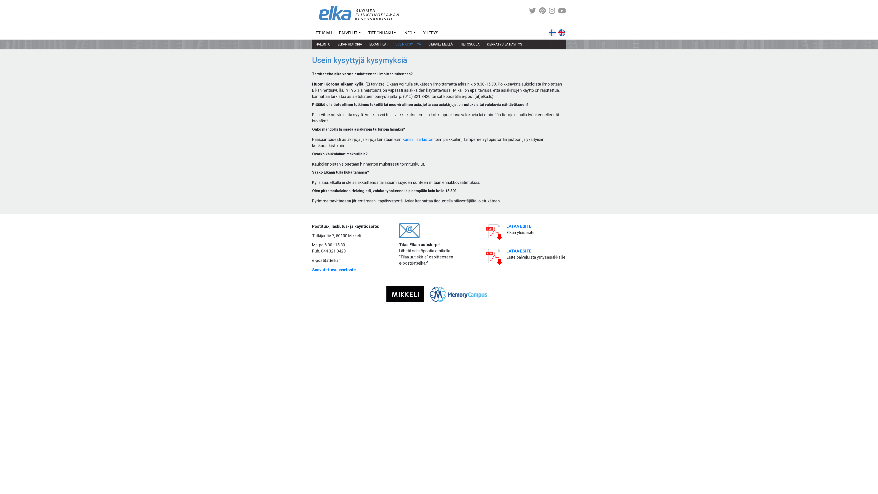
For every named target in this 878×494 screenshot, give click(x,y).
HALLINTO (323, 44)
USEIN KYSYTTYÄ (408, 44)
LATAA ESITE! (519, 226)
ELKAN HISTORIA (350, 44)
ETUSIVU (324, 32)
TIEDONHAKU (380, 32)
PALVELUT (348, 32)
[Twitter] (532, 11)
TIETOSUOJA (470, 44)
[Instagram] (552, 11)
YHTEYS (430, 32)
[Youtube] (562, 11)
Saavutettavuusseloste (334, 269)
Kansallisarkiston (417, 139)
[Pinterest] (542, 11)
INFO (407, 32)
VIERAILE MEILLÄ (440, 44)
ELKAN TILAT (378, 44)
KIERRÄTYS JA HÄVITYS (504, 44)
